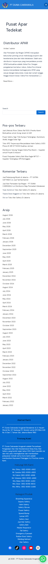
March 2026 (7, 234)
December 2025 (9, 246)
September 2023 (9, 329)
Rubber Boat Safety (24, 536)
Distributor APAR (15, 43)
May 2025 (6, 257)
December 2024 (9, 276)
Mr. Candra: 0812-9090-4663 (24, 472)
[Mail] (38, 548)
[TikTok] (17, 548)
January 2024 (8, 314)
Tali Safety (24, 531)
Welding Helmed (24, 539)
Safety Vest (24, 519)
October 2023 (8, 325)
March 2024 (7, 306)
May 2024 (6, 299)
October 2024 (8, 284)
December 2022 (9, 363)
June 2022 (7, 386)
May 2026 (6, 227)
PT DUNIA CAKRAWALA (22, 4)
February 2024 (8, 310)
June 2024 (7, 295)
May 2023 (6, 344)
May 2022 (6, 390)
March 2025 (7, 265)
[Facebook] (10, 548)
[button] (42, 558)
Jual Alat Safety (24, 522)
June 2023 (7, 341)
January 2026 (8, 242)
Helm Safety (24, 505)
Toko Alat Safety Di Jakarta (25, 190)
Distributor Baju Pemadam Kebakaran (30, 186)
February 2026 (8, 238)
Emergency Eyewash (24, 533)
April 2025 (7, 261)
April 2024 (7, 303)
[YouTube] (31, 548)
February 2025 (8, 268)
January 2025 (8, 272)
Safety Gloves (24, 507)
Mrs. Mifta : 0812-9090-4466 (24, 487)
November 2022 (9, 367)
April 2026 (7, 230)
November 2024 (9, 280)
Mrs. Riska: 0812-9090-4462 (24, 481)
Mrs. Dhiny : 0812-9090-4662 (24, 469)
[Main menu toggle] (46, 5)
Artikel (6, 48)
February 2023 (8, 356)
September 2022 (9, 375)
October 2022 (8, 371)
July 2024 (6, 291)
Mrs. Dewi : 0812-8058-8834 (24, 484)
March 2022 (7, 398)
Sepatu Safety (24, 502)
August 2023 (8, 333)
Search (5, 108)
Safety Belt (24, 525)
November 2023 (9, 322)
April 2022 (6, 394)
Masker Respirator (24, 528)
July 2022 (6, 382)
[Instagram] (24, 548)
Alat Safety (24, 542)
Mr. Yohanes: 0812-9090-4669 (24, 478)
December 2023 (9, 318)
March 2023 (7, 352)
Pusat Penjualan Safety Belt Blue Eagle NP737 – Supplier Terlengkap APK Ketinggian (22, 157)
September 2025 (9, 249)
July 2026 (6, 219)
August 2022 (8, 379)
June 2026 (7, 223)
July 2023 (6, 337)
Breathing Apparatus (24, 499)
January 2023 (8, 360)
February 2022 (8, 401)
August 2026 (8, 215)
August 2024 (8, 287)
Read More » (8, 81)
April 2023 (7, 348)
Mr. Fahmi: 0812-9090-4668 (24, 475)
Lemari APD (24, 516)
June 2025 (7, 253)
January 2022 (8, 405)
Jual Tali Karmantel (21, 180)
